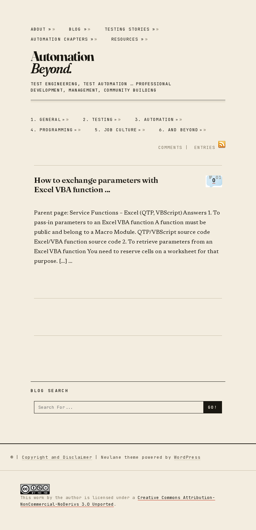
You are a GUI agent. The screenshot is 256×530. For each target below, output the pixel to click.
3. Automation (156, 119)
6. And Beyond (180, 130)
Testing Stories (130, 29)
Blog (77, 29)
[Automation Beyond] (62, 62)
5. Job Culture (118, 130)
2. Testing (100, 119)
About (41, 29)
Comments (170, 147)
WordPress (187, 457)
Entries (204, 147)
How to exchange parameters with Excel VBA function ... (96, 184)
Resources (127, 39)
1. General (48, 119)
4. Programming (54, 130)
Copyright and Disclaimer (57, 457)
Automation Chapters (62, 39)
